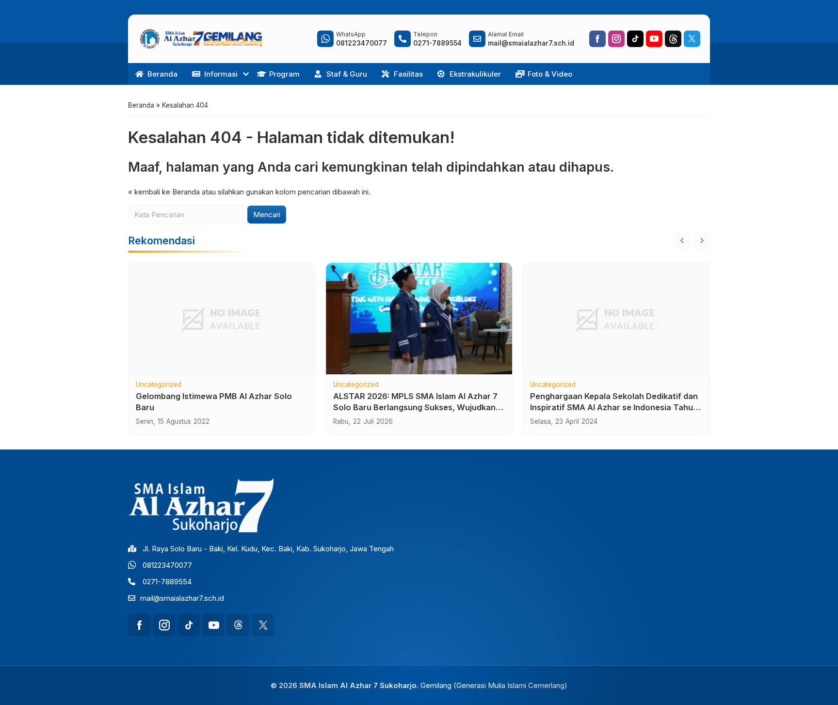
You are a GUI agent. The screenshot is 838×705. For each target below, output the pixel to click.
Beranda (162, 74)
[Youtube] (654, 39)
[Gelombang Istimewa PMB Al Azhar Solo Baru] (222, 318)
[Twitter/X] (692, 39)
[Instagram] (616, 39)
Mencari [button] (266, 214)
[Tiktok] (635, 39)
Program (284, 74)
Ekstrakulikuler (475, 74)
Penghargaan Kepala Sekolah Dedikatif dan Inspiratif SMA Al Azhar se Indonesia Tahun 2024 (614, 407)
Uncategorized (158, 385)
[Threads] (673, 39)
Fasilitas (408, 74)
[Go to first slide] (701, 240)
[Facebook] (597, 39)
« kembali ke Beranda (164, 191)
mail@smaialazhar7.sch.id (182, 598)
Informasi (221, 74)
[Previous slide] (682, 240)
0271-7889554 (167, 581)
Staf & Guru (346, 74)
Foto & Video (550, 74)
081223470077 (167, 565)
